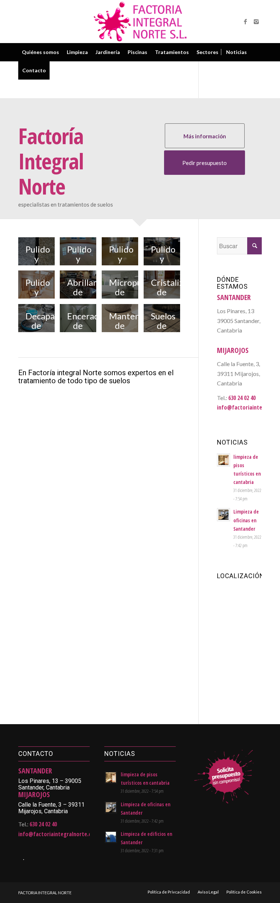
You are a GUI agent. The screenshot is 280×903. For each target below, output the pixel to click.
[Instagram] (256, 21)
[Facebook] (245, 21)
